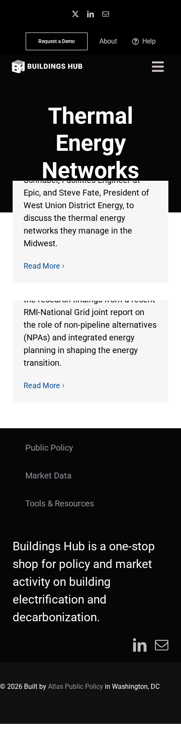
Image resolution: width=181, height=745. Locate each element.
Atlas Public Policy (75, 686)
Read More (42, 265)
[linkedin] (90, 14)
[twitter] (75, 14)
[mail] (105, 14)
